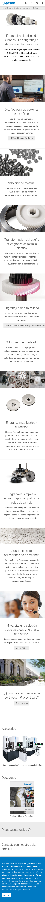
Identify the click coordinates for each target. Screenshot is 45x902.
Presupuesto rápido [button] (15, 829)
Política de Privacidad (27, 884)
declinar (10, 887)
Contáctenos (21, 648)
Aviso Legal (12, 884)
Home (4, 8)
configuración (7, 890)
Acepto (6, 895)
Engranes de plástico (14, 8)
